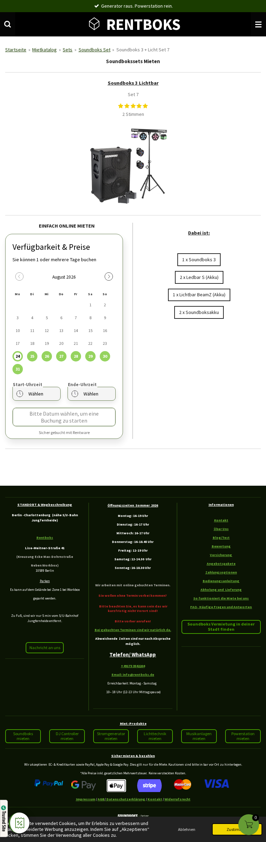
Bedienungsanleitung (221, 581)
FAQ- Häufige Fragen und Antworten (221, 607)
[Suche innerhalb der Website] (7, 24)
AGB (101, 799)
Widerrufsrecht (177, 799)
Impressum (85, 799)
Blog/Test (221, 537)
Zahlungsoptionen (221, 572)
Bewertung (221, 546)
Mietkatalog (44, 49)
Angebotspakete (221, 563)
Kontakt (221, 520)
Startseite (15, 49)
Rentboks (44, 537)
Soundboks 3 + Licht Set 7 (142, 49)
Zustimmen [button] (237, 829)
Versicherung (221, 555)
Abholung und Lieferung (221, 589)
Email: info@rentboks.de (133, 674)
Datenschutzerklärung (125, 799)
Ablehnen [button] (186, 829)
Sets (67, 49)
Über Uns (221, 529)
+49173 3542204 (133, 666)
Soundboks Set (94, 49)
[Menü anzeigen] (258, 24)
